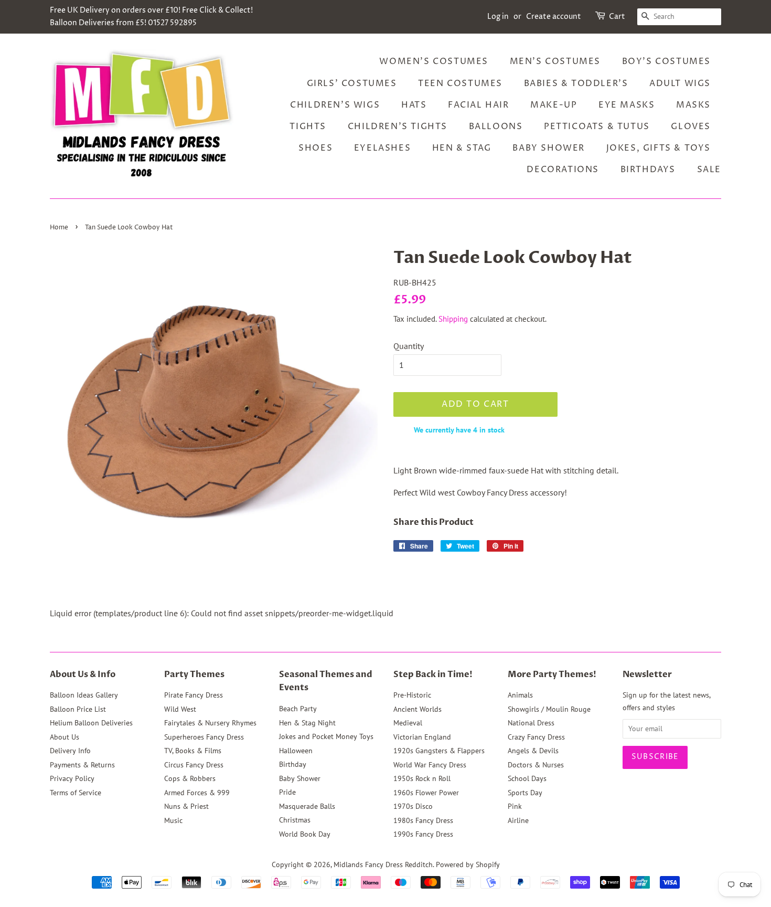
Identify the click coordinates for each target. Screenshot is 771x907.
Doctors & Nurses (536, 764)
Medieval (407, 722)
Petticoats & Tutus (597, 126)
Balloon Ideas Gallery (84, 695)
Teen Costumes (460, 83)
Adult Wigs (680, 83)
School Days (527, 778)
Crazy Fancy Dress (536, 737)
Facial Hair (478, 105)
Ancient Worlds (417, 709)
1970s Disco (413, 806)
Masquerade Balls (307, 806)
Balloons (496, 126)
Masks (693, 105)
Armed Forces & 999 (197, 792)
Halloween (296, 750)
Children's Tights (397, 126)
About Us (64, 737)
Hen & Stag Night (307, 722)
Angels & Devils (533, 750)
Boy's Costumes (666, 61)
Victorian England (422, 737)
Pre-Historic (412, 695)
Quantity (408, 346)
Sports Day (525, 792)
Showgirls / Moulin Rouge (549, 709)
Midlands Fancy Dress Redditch (383, 864)
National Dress (531, 722)
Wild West (180, 709)
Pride (287, 792)
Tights (308, 126)
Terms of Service (75, 792)
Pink (515, 806)
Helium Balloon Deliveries (91, 722)
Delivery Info (70, 750)
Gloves (691, 126)
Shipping (453, 319)
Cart (617, 17)
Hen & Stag (461, 148)
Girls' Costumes (352, 83)
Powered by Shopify (468, 864)
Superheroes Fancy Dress (204, 737)
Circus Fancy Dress (193, 764)
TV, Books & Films (192, 750)
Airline (518, 820)
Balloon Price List (78, 709)
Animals (520, 695)
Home (59, 227)
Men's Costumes (555, 61)
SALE (709, 169)
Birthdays (648, 169)
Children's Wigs (335, 105)
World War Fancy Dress (429, 764)
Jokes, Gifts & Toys (658, 148)
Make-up (553, 105)
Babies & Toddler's (576, 83)
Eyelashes (382, 148)
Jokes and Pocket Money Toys (326, 736)
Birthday (292, 764)
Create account (553, 17)
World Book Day (304, 834)
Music (173, 820)
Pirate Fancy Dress (193, 695)
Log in (498, 17)
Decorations (563, 169)
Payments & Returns (82, 764)
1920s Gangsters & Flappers (439, 750)
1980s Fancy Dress (423, 820)
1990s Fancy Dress (423, 834)
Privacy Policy (72, 778)
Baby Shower (548, 148)
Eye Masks (626, 105)
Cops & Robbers (190, 778)
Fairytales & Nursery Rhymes (210, 722)
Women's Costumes (433, 61)
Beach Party (298, 708)
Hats (413, 105)
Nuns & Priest (186, 806)
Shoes (315, 148)
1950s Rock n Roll (422, 778)
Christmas (294, 820)
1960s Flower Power (426, 792)
